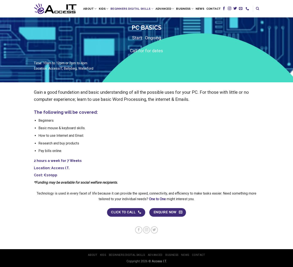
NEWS (200, 8)
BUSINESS (183, 8)
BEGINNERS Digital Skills (130, 8)
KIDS (102, 8)
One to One (157, 199)
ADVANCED (163, 8)
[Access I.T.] (55, 8)
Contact (213, 8)
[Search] (257, 9)
